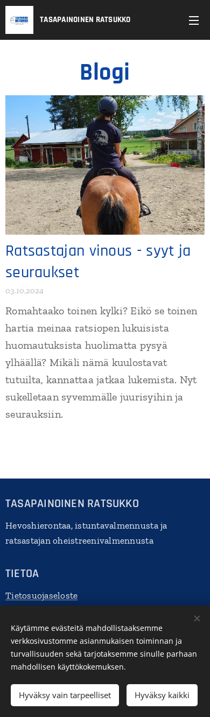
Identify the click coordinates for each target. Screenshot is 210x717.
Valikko (194, 20)
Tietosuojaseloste (41, 595)
